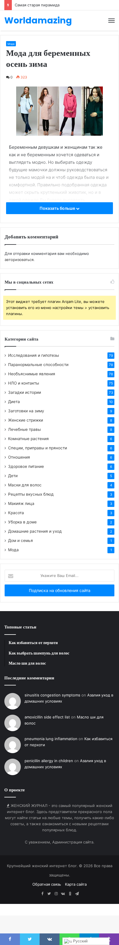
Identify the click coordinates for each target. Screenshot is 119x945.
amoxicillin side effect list (47, 717)
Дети (13, 475)
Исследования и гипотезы (33, 355)
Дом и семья (20, 540)
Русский (80, 941)
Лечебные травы (24, 429)
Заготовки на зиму (26, 411)
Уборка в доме (22, 522)
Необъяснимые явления (31, 374)
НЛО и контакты (23, 383)
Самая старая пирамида (37, 5)
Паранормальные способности (38, 364)
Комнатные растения (28, 438)
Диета (14, 401)
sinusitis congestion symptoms (52, 695)
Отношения (19, 457)
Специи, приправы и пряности (37, 448)
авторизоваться (19, 259)
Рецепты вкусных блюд (31, 494)
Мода (11, 43)
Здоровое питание (26, 466)
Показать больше (58, 208)
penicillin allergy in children (49, 760)
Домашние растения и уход (35, 531)
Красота (16, 512)
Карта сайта (76, 884)
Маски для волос (25, 485)
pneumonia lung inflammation (51, 738)
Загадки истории (24, 392)
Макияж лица (21, 503)
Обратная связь (46, 884)
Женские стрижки (25, 420)
